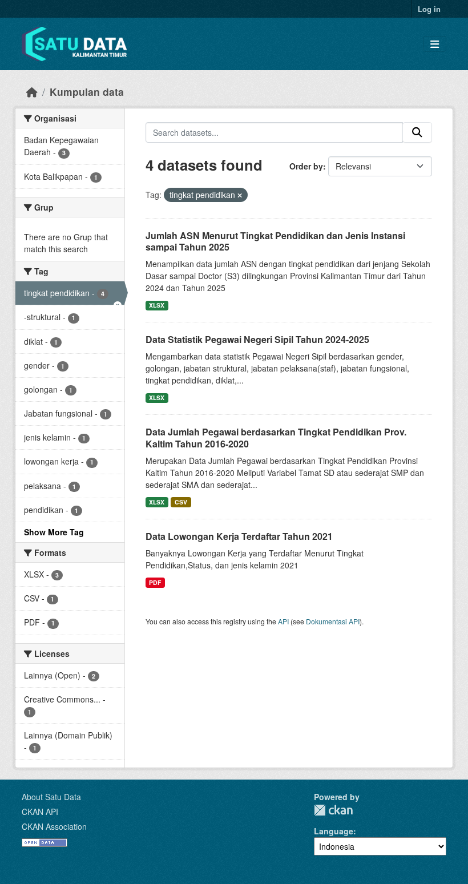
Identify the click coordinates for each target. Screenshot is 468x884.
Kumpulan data (87, 91)
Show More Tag (54, 532)
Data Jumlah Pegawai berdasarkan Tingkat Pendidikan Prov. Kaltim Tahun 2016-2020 (276, 437)
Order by (306, 166)
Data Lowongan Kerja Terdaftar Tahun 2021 (239, 536)
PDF (155, 582)
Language (333, 831)
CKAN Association (54, 826)
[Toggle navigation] (434, 44)
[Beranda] (32, 91)
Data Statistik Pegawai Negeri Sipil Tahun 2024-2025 (257, 339)
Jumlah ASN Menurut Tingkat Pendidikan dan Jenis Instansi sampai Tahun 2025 (275, 241)
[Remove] (239, 195)
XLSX (156, 305)
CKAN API (40, 811)
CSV (181, 502)
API (283, 621)
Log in (429, 8)
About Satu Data (51, 796)
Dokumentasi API (333, 621)
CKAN (333, 810)
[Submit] (417, 132)
